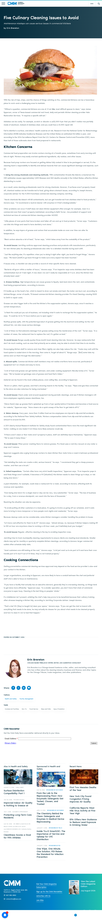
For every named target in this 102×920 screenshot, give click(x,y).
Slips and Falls (46, 709)
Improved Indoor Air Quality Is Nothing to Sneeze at (18, 804)
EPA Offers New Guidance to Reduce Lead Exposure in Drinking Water (83, 822)
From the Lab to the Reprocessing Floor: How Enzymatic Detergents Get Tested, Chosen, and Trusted (50, 798)
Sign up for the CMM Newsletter (49, 892)
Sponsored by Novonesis (54, 790)
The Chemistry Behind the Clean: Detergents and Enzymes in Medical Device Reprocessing (50, 817)
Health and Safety (11, 699)
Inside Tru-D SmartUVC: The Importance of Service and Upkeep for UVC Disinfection (51, 835)
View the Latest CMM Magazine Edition (88, 884)
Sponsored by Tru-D (55, 828)
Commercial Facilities (12, 709)
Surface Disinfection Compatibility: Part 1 (14, 792)
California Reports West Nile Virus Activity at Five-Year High (83, 811)
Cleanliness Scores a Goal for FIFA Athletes (17, 836)
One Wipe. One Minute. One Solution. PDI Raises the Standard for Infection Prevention (50, 852)
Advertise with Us (43, 896)
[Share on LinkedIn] (24, 688)
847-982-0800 (11, 895)
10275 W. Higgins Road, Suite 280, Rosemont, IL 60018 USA (16, 891)
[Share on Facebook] (13, 688)
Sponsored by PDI (54, 845)
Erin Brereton (35, 659)
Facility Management (26, 699)
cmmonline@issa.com (13, 899)
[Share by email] (29, 688)
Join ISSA (40, 900)
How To (24, 709)
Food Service (33, 709)
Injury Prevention (58, 709)
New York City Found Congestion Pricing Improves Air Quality (80, 799)
